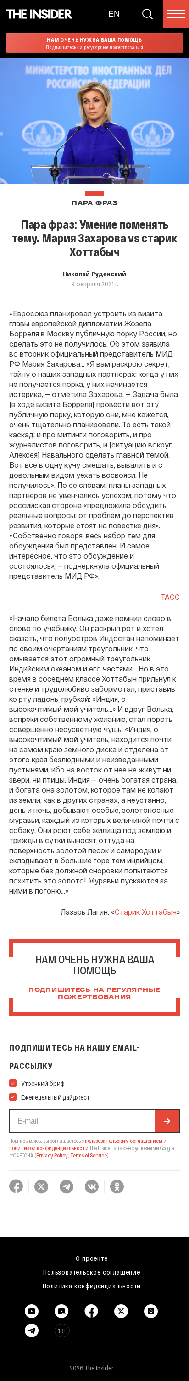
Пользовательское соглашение (91, 1272)
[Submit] (167, 1121)
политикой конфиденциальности (49, 1148)
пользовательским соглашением (123, 1140)
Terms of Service (88, 1155)
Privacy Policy (52, 1155)
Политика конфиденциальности (92, 1285)
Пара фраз (94, 203)
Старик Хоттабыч (146, 911)
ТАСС (170, 597)
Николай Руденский (94, 273)
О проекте (91, 1258)
